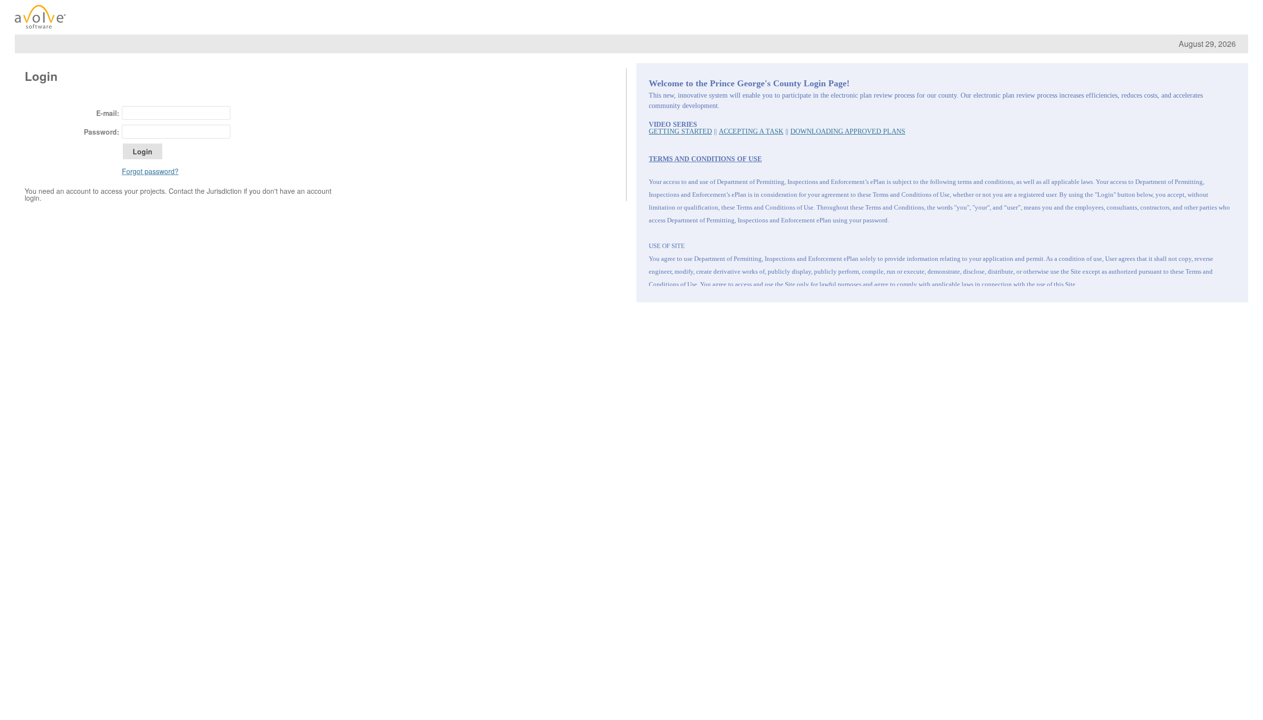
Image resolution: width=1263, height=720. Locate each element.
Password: (101, 132)
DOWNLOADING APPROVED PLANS (847, 131)
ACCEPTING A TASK (751, 131)
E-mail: (107, 113)
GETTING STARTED (680, 131)
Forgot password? (150, 171)
